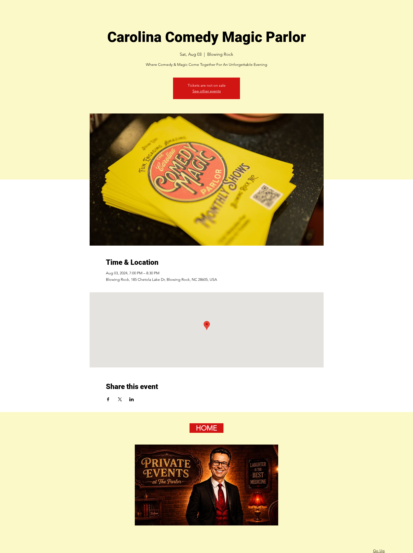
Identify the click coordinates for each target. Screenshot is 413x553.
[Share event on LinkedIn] (131, 399)
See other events (206, 91)
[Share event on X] (120, 399)
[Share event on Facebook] (108, 399)
